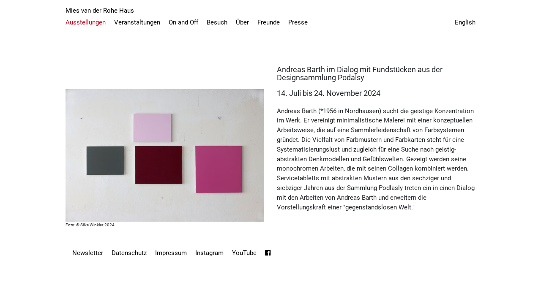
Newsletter (87, 253)
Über (242, 22)
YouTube (244, 253)
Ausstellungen (86, 22)
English (465, 22)
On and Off (183, 22)
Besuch (217, 22)
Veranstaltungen (137, 22)
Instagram (209, 253)
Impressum (171, 253)
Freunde (268, 22)
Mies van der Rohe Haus (100, 10)
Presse (298, 22)
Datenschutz (129, 253)
